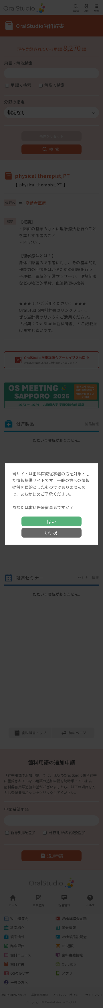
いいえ (51, 532)
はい (51, 521)
